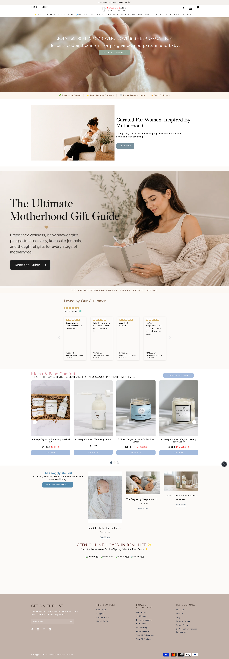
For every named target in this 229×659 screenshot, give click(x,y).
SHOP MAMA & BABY (178, 375)
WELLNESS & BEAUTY (107, 14)
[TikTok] (50, 629)
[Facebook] (32, 629)
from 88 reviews (71, 311)
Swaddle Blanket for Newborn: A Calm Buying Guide (105, 529)
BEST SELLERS (65, 14)
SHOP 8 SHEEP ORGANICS (114, 52)
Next (194, 422)
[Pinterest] (44, 629)
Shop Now (125, 146)
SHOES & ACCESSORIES (182, 14)
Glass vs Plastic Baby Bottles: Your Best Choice (181, 497)
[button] (224, 464)
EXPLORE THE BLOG (56, 484)
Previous (35, 422)
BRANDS (125, 14)
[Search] (184, 8)
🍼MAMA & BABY (84, 14)
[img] (116, 308)
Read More (105, 537)
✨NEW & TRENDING (45, 14)
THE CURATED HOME (143, 14)
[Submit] (71, 621)
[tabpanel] (50, 417)
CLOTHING (162, 14)
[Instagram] (38, 629)
